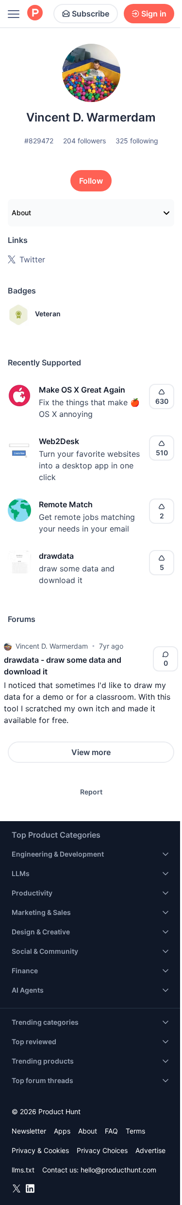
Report (91, 792)
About (21, 212)
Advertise (150, 1150)
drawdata (56, 556)
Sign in (153, 13)
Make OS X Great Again (82, 390)
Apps (62, 1131)
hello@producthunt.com (118, 1170)
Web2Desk (59, 441)
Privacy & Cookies (40, 1150)
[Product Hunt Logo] (35, 13)
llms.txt (23, 1170)
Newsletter (29, 1131)
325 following (137, 141)
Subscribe (90, 13)
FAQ (111, 1131)
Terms (135, 1131)
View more (91, 752)
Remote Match (66, 504)
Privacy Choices (102, 1150)
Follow (91, 181)
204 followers (84, 141)
